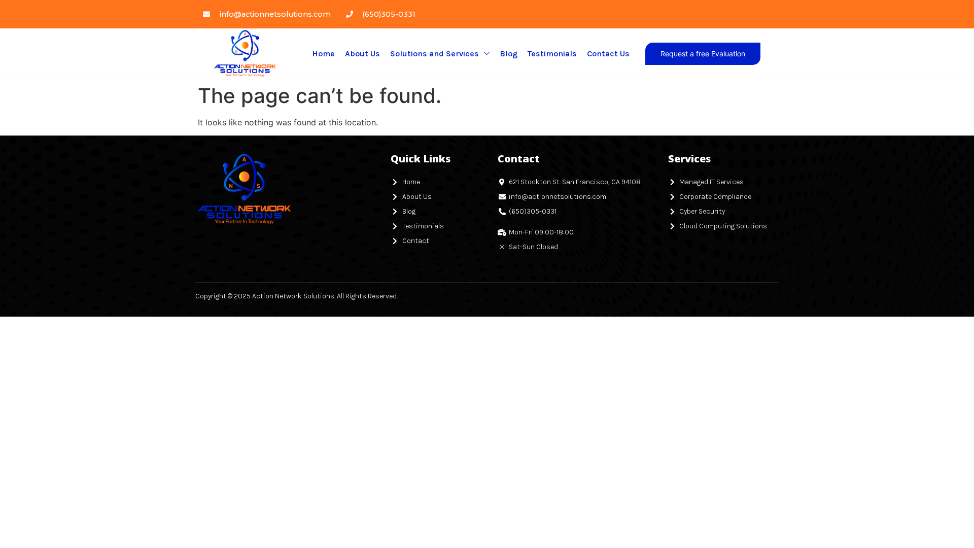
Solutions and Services (434, 53)
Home (323, 53)
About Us (362, 53)
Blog (508, 53)
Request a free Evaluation (702, 53)
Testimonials (552, 53)
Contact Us (608, 53)
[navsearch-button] (771, 54)
